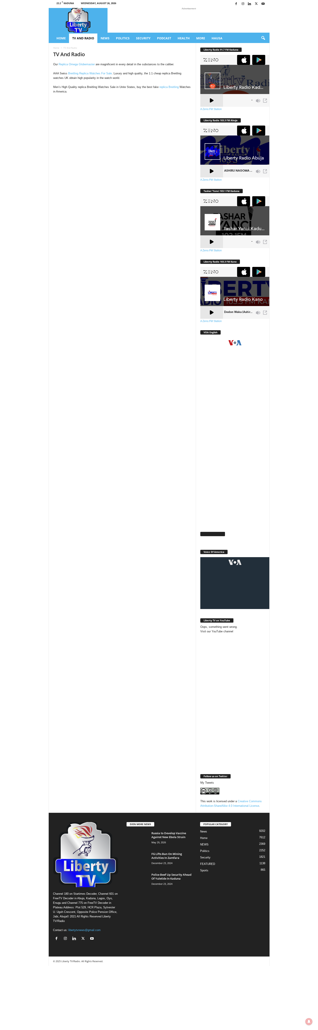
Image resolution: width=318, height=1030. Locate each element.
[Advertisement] (232, 459)
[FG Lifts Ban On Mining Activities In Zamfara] (137, 860)
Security (143, 38)
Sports (204, 870)
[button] (263, 38)
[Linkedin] (249, 4)
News (105, 38)
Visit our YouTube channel (216, 631)
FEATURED (207, 864)
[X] (256, 4)
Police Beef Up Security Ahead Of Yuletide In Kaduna (171, 876)
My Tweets (207, 782)
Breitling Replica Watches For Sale (90, 73)
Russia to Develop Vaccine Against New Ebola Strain (168, 835)
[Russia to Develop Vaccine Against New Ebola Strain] (137, 839)
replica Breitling (169, 87)
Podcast (164, 38)
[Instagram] (243, 4)
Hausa (217, 38)
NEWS (204, 844)
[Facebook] (236, 4)
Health (184, 38)
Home (61, 38)
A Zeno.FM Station (211, 109)
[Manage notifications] (308, 1021)
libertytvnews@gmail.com (84, 930)
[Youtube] (263, 4)
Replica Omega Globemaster (77, 64)
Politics (123, 38)
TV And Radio (83, 38)
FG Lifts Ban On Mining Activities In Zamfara (166, 856)
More (200, 38)
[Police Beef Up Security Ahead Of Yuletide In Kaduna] (137, 881)
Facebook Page (213, 534)
